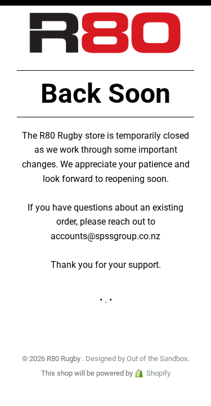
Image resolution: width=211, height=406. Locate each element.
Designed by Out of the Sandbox (136, 358)
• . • (106, 299)
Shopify (158, 373)
